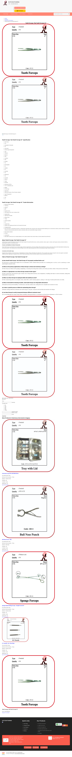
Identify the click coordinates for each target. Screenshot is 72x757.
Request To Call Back (5, 712)
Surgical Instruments (41, 725)
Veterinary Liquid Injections (42, 728)
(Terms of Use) (20, 752)
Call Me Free (44, 747)
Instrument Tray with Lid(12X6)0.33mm (10, 473)
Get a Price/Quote (5, 484)
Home (6, 18)
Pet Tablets (40, 733)
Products (6, 19)
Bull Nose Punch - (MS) (6, 539)
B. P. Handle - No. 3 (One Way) (8, 643)
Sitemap (25, 730)
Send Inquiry (20, 10)
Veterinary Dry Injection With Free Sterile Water (45, 731)
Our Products (22, 13)
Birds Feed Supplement (42, 727)
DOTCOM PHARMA (13, 2)
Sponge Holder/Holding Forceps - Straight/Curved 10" (13, 605)
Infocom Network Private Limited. (20, 753)
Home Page (5, 13)
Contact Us (30, 13)
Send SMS (36, 747)
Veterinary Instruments (9, 20)
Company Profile (14, 13)
